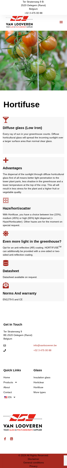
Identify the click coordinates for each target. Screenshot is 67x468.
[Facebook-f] (5, 438)
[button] (61, 22)
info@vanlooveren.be (45, 345)
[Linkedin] (11, 438)
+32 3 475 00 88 (33, 13)
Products (8, 382)
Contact (7, 392)
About (6, 387)
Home (6, 377)
